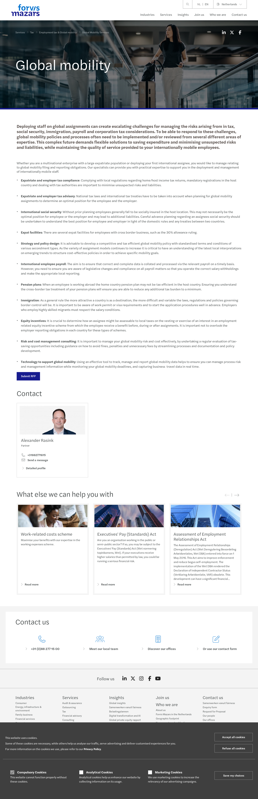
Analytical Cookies (99, 772)
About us (161, 710)
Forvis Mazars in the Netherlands (173, 714)
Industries (147, 14)
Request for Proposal (214, 711)
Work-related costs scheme (46, 534)
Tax (32, 32)
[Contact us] (42, 643)
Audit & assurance (72, 703)
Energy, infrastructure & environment (28, 708)
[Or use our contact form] (216, 643)
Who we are (218, 14)
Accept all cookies (233, 737)
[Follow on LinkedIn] (124, 678)
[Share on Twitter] (231, 32)
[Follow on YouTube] (158, 678)
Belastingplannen (118, 711)
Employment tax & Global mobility (58, 32)
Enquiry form (210, 707)
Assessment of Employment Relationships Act (200, 536)
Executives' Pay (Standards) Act (126, 534)
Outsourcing (69, 707)
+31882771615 (36, 455)
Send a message (37, 460)
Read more (32, 584)
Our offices (209, 720)
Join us (199, 14)
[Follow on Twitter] (133, 678)
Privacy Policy (92, 749)
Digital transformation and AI (125, 715)
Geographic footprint (167, 718)
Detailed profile (36, 468)
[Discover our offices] (158, 643)
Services (166, 14)
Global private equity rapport (125, 720)
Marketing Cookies (168, 772)
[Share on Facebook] (240, 32)
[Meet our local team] (100, 643)
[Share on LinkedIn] (223, 32)
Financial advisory (72, 715)
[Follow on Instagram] (141, 678)
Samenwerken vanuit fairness (125, 707)
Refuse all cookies (233, 748)
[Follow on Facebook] (150, 678)
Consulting (68, 720)
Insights (183, 14)
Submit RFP (28, 376)
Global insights (117, 703)
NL (199, 4)
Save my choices (233, 775)
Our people (209, 715)
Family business (23, 714)
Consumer (21, 703)
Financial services (25, 718)
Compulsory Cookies (31, 772)
